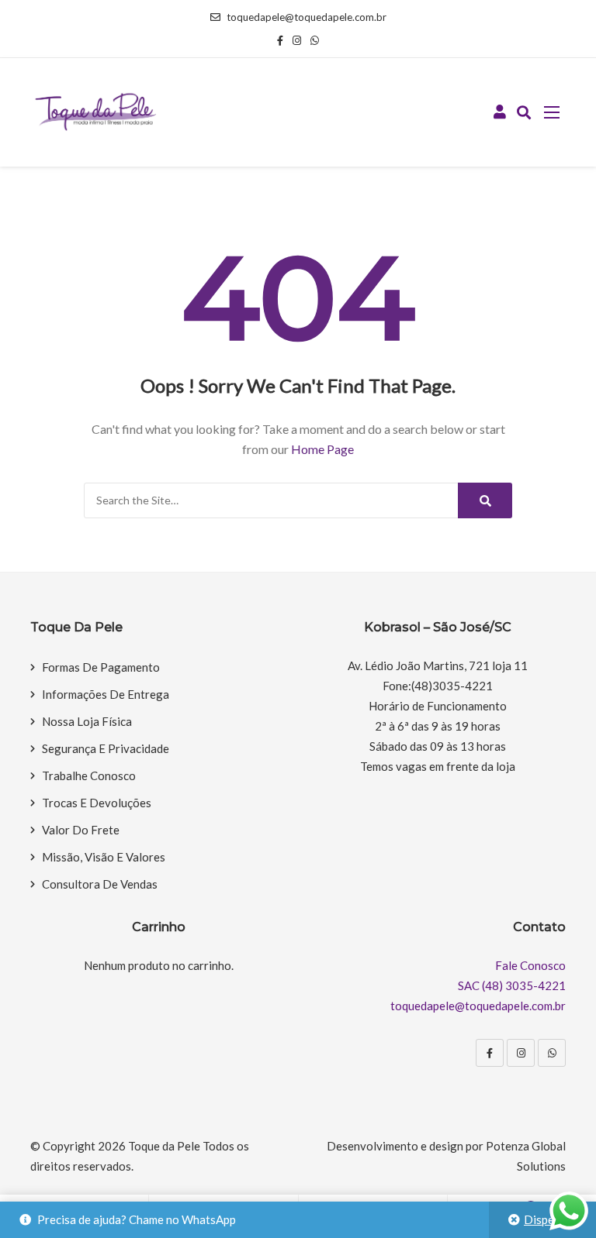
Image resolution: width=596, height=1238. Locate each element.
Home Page (322, 449)
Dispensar (550, 1219)
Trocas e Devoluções (96, 803)
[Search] (485, 500)
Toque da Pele (164, 1146)
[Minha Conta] (500, 112)
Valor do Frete (81, 830)
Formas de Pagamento (101, 667)
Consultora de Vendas (100, 884)
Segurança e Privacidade (105, 748)
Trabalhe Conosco (89, 775)
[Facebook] (490, 1053)
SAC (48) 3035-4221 (512, 985)
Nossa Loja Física (87, 721)
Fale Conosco (530, 965)
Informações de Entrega (105, 694)
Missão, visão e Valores (103, 857)
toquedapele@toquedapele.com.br (306, 17)
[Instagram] (521, 1053)
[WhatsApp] (552, 1053)
